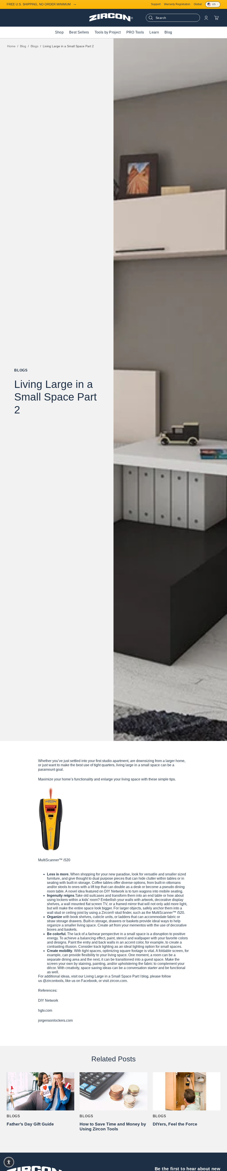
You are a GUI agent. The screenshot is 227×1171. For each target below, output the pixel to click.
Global (198, 4)
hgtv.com (45, 1010)
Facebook (89, 981)
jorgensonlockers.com (55, 1020)
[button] (9, 1162)
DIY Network (48, 1000)
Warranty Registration (177, 4)
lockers (62, 900)
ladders (124, 917)
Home (11, 46)
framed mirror (126, 904)
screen (177, 951)
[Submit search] (151, 18)
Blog (23, 46)
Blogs (34, 46)
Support (155, 4)
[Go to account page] (206, 18)
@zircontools (53, 981)
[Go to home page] (111, 20)
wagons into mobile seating (160, 891)
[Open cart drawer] (216, 18)
